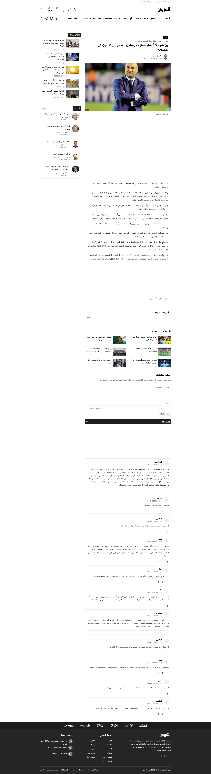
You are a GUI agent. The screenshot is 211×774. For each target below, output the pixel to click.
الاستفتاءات (64, 770)
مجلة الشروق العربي (92, 770)
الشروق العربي (71, 18)
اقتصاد (145, 18)
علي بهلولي (157, 55)
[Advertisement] (128, 133)
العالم (153, 18)
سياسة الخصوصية (52, 770)
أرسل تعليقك (165, 414)
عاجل (72, 770)
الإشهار (42, 770)
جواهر (125, 18)
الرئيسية (168, 18)
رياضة (138, 18)
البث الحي (80, 770)
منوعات (117, 18)
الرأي (131, 18)
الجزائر (160, 18)
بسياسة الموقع (116, 380)
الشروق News (95, 18)
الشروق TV (83, 18)
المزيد (43, 108)
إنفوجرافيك (107, 18)
